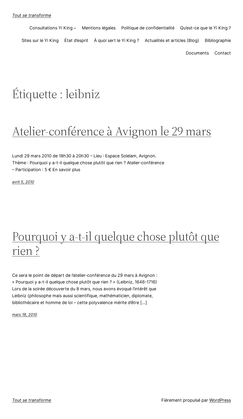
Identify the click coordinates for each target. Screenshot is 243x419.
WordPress (220, 400)
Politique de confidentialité (147, 27)
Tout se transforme (31, 15)
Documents (197, 52)
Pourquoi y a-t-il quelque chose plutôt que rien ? (115, 243)
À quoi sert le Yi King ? (116, 40)
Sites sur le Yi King (40, 40)
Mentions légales (99, 27)
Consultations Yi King (51, 27)
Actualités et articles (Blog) (172, 40)
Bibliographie (218, 40)
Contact (223, 52)
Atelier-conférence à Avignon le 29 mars (111, 131)
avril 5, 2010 (23, 181)
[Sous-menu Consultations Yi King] (75, 28)
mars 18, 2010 (24, 314)
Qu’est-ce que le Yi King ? (205, 27)
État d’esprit (76, 40)
